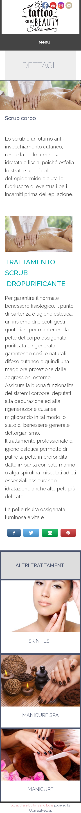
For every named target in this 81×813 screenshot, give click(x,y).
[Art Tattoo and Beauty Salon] (40, 16)
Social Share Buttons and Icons (32, 805)
